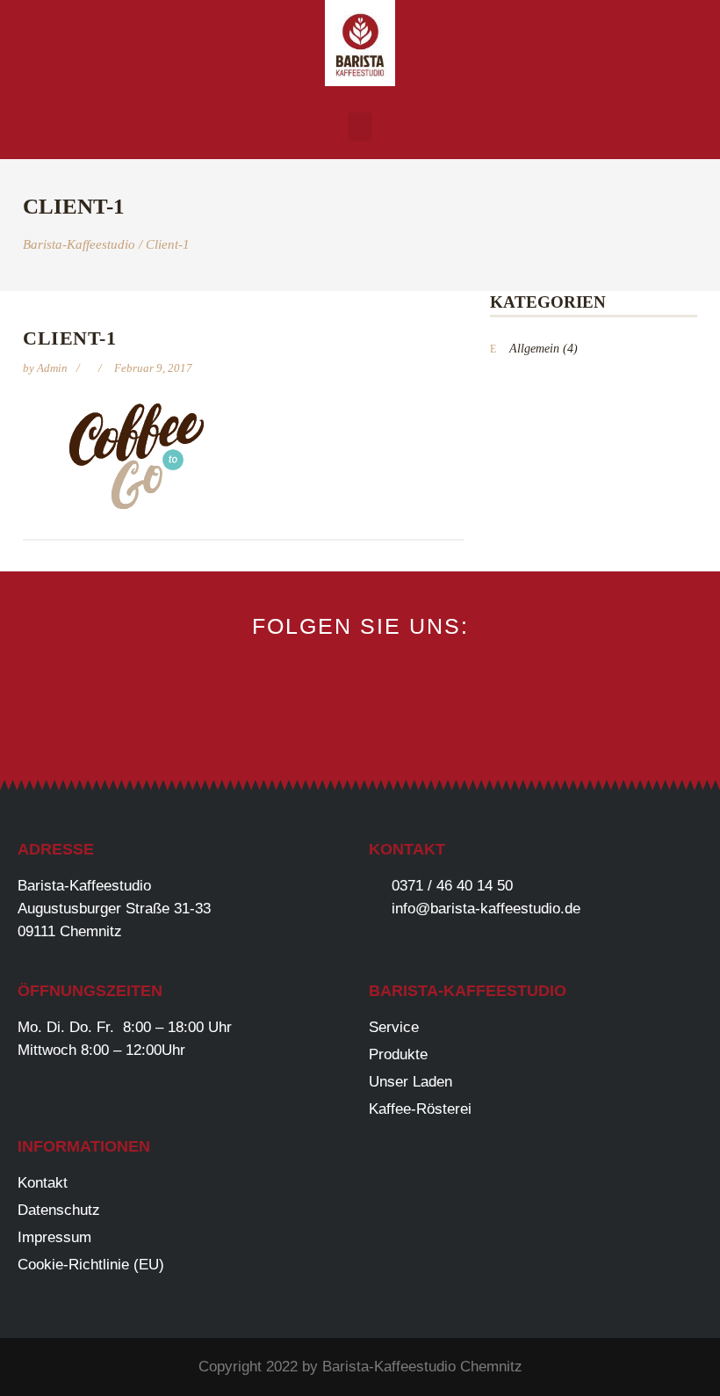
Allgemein (534, 348)
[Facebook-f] (301, 724)
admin (53, 367)
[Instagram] (360, 724)
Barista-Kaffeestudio (79, 244)
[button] (360, 127)
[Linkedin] (419, 724)
